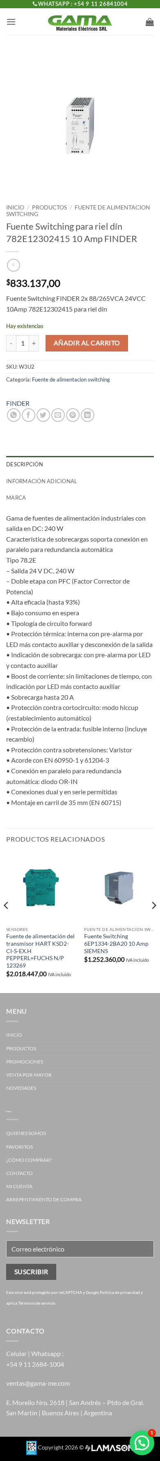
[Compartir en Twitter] (43, 415)
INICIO (14, 1035)
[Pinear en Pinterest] (73, 415)
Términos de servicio (36, 1302)
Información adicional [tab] (41, 481)
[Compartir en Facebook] (28, 415)
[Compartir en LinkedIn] (87, 415)
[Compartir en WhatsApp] (14, 415)
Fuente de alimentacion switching (71, 379)
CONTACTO (19, 1173)
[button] (11, 22)
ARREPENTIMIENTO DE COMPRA (44, 1199)
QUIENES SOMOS (26, 1133)
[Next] (153, 921)
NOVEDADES (21, 1088)
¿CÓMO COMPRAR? (29, 1160)
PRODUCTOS (49, 207)
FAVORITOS (19, 1147)
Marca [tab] (16, 497)
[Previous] (6, 921)
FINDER (18, 403)
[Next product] (13, 265)
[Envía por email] (58, 415)
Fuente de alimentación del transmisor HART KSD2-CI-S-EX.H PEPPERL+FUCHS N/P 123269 (40, 951)
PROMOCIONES (24, 1062)
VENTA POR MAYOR (29, 1075)
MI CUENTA (19, 1186)
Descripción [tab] (24, 464)
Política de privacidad (120, 1292)
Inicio (15, 207)
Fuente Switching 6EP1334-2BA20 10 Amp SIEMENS (116, 943)
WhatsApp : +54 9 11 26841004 (83, 3)
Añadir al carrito (87, 343)
